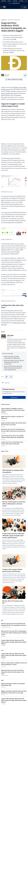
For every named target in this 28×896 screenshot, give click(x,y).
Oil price (9, 0)
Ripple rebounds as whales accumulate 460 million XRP (13, 684)
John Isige (7, 74)
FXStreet (7, 76)
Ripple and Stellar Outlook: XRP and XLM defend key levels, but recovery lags (14, 362)
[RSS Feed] (11, 376)
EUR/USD (21, 0)
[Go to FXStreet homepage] (4, 7)
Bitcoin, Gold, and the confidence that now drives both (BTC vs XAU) (14, 663)
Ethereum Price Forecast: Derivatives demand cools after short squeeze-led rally (12, 672)
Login (24, 7)
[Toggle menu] (1, 7)
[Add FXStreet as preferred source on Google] (14, 79)
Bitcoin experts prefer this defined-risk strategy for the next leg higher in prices (13, 624)
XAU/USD (15, 0)
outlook (18, 260)
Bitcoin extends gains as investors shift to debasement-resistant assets (13, 504)
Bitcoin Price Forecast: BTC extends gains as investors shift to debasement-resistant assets (14, 632)
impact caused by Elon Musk (9, 93)
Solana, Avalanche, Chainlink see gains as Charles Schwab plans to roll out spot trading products (12, 410)
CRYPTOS (3, 19)
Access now (14, 397)
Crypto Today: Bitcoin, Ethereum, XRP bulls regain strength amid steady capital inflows (13, 367)
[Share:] (25, 75)
